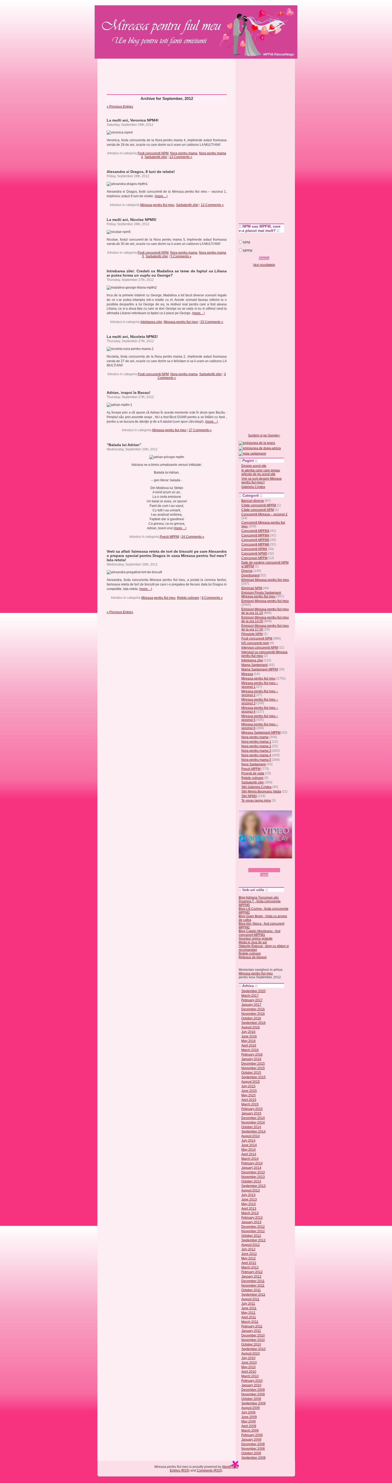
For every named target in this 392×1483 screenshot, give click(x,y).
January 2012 (251, 1276)
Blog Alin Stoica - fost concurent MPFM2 (261, 925)
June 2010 (249, 1362)
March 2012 (250, 1267)
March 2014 (250, 1159)
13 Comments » (180, 157)
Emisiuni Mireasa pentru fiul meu (265, 601)
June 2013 (249, 1199)
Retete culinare (188, 598)
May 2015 (248, 1095)
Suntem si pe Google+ (264, 435)
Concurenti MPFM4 (255, 535)
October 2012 (251, 1236)
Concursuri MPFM (254, 558)
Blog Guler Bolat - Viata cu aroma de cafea (263, 918)
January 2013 (251, 1222)
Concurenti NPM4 (254, 549)
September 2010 (253, 1349)
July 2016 (248, 1032)
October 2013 (251, 1181)
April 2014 (248, 1154)
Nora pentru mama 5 (256, 760)
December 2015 (253, 1063)
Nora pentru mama (183, 153)
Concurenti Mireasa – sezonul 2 (264, 514)
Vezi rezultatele (264, 265)
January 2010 (251, 1385)
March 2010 (250, 1376)
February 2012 (252, 1272)
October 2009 (251, 1399)
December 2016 (253, 1009)
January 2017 (251, 1005)
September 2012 (253, 1240)
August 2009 (250, 1408)
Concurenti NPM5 (254, 553)
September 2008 (253, 1458)
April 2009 (248, 1426)
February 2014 (252, 1163)
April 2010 (248, 1371)
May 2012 (248, 1258)
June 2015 (249, 1091)
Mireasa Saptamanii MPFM (261, 732)
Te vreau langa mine (256, 800)
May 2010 (248, 1367)
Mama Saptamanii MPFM (259, 669)
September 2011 (253, 1294)
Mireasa (247, 674)
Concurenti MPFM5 (255, 540)
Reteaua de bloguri (253, 957)
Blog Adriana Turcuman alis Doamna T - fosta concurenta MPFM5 (260, 901)
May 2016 (248, 1041)
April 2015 (248, 1100)
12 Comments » (212, 205)
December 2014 (253, 1118)
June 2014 (249, 1145)
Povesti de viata (252, 773)
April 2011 (248, 1317)
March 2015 (250, 1104)
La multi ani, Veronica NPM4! (133, 120)
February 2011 (251, 1326)
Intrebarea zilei (151, 322)
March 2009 (250, 1430)
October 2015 (251, 1072)
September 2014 (253, 1131)
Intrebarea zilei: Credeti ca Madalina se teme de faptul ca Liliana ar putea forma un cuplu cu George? (167, 273)
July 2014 (248, 1140)
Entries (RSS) (180, 1470)
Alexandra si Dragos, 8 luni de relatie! (141, 171)
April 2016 (248, 1045)
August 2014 (250, 1136)
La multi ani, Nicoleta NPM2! (132, 336)
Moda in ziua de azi (253, 942)
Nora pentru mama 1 (256, 741)
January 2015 (251, 1113)
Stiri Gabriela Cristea (256, 787)
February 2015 (252, 1109)
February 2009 (252, 1435)
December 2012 (253, 1227)
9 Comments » (212, 598)
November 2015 (253, 1068)
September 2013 (253, 1186)
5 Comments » (180, 256)
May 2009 (248, 1421)
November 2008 (253, 1448)
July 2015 (248, 1086)
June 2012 (249, 1254)
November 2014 (253, 1122)
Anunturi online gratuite (256, 938)
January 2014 (251, 1168)
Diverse (247, 571)
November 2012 (253, 1231)
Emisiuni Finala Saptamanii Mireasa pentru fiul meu (261, 594)
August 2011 (250, 1299)
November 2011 (253, 1285)
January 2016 (251, 1059)
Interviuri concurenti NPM (259, 647)
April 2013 (248, 1208)
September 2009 (253, 1403)
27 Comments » (200, 430)
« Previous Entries (120, 106)
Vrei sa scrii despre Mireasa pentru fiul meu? (261, 480)
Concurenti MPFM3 (255, 531)
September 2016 (253, 1023)
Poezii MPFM (169, 537)
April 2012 (248, 1263)
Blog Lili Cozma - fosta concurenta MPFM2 (263, 910)
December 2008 (253, 1444)
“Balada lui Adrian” (124, 445)
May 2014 (248, 1149)
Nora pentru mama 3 (256, 751)
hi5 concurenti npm (255, 643)
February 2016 (252, 1054)
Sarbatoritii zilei (156, 157)
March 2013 (250, 1213)
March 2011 (249, 1322)
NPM (246, 242)
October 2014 (251, 1127)
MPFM (247, 251)
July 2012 (248, 1249)
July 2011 (248, 1304)
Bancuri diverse (252, 501)
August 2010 (250, 1353)
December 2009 (253, 1390)
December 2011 (253, 1281)
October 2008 (251, 1453)
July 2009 (248, 1412)
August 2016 (250, 1027)
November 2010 (253, 1340)
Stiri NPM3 (249, 796)
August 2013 (250, 1190)
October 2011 (251, 1290)
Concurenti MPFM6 (255, 544)
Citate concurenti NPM (257, 510)
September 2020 (253, 991)
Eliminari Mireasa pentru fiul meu (265, 580)
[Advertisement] (196, 74)
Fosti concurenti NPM (153, 153)
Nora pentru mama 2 (256, 746)
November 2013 (253, 1177)
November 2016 (253, 1014)
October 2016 (251, 1018)
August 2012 (250, 1245)
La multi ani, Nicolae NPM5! (132, 219)
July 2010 (248, 1358)
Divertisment (250, 575)
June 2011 (249, 1308)
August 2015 (250, 1082)
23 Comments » (211, 322)
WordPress (230, 1467)
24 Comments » (192, 537)
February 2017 (252, 1000)
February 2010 (252, 1381)
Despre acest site (253, 466)
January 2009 (251, 1439)
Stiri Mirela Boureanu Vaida (261, 791)
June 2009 (249, 1417)
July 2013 (248, 1195)
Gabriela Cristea (253, 487)
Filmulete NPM (252, 634)
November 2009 (253, 1394)
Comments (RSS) (209, 1470)
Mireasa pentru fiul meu (156, 23)
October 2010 (251, 1344)
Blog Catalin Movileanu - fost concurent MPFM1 (259, 933)
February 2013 (252, 1217)
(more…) (161, 196)
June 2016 (249, 1036)
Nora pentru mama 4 (256, 755)
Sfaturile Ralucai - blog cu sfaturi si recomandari (264, 948)
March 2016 (250, 1050)
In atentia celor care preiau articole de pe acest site (260, 472)
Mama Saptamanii (254, 665)
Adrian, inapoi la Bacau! (128, 392)
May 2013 (248, 1204)
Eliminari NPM (251, 588)
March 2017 (250, 995)
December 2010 (253, 1335)
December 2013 (253, 1172)
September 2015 (253, 1077)
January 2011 (251, 1331)
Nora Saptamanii (253, 764)
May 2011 (248, 1313)
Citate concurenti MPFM (258, 505)
